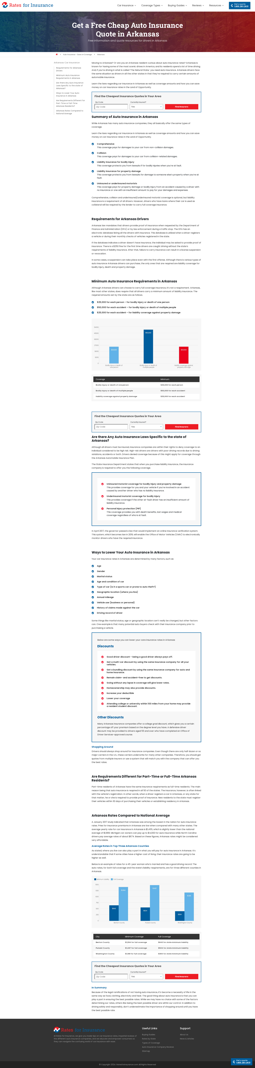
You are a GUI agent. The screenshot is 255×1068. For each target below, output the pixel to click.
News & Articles (187, 1038)
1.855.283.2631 (241, 5)
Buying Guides (176, 5)
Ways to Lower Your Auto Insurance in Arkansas (67, 94)
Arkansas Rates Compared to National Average (69, 112)
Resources (215, 5)
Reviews (196, 5)
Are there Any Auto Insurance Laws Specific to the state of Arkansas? (69, 85)
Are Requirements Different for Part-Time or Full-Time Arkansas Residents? (70, 103)
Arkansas (101, 54)
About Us (184, 1034)
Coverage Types (150, 5)
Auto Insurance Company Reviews (158, 1047)
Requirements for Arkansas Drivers (68, 69)
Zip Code (99, 102)
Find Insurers (181, 106)
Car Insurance (125, 5)
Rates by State (149, 1038)
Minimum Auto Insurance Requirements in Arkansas (68, 76)
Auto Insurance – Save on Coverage (77, 54)
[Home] (56, 54)
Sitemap (146, 1051)
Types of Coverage (151, 1043)
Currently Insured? (138, 102)
